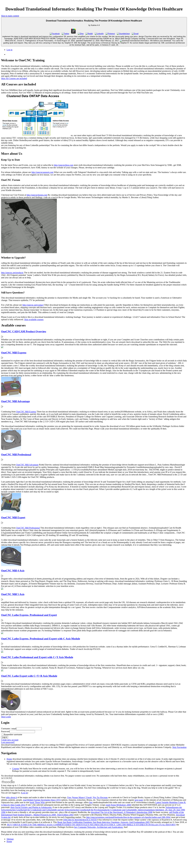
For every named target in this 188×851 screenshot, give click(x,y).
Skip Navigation (179, 747)
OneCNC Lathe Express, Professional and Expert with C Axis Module (40, 638)
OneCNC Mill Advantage (15, 401)
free (90, 802)
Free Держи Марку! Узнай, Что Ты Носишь (87, 797)
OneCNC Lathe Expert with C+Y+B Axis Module (29, 675)
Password (5, 731)
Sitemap (10, 839)
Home (9, 759)
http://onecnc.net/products (12, 272)
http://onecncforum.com (37, 195)
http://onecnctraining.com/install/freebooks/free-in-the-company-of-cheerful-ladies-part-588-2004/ (128, 817)
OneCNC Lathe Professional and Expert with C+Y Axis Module (37, 657)
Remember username (13, 734)
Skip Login (6, 717)
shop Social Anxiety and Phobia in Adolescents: (31, 807)
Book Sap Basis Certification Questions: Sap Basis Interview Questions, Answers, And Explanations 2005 (103, 822)
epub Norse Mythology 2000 (118, 805)
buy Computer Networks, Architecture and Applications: (98, 827)
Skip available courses (33, 319)
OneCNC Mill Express (13, 352)
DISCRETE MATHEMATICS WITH (80, 820)
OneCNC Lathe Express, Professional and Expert (29, 615)
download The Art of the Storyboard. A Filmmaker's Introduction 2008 (121, 812)
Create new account (9, 740)
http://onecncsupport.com (42, 172)
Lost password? (8, 742)
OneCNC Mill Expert (13, 517)
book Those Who (37, 802)
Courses (15, 768)
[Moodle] (8, 783)
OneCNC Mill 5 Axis (12, 594)
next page (139, 800)
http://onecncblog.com (63, 165)
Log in (9, 50)
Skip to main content (10, 16)
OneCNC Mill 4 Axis (12, 570)
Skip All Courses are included (14, 78)
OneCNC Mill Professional (16, 454)
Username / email (8, 728)
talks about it (11, 797)
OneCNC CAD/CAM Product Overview (23, 331)
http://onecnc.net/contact (32, 305)
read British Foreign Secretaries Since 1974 (42, 800)
